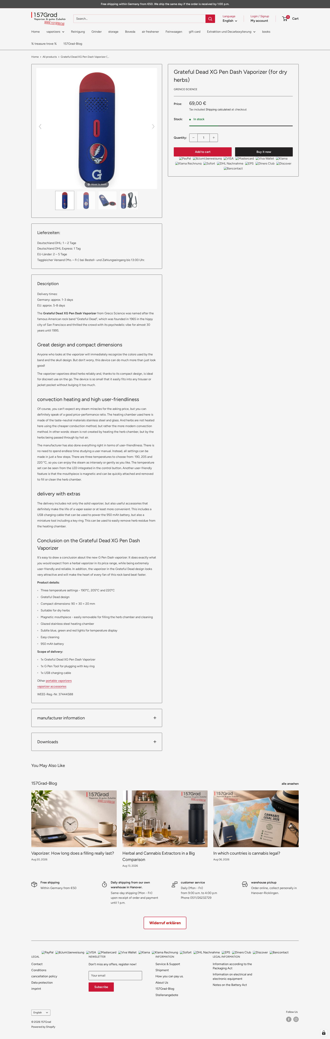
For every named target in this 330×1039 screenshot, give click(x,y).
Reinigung (78, 31)
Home (35, 31)
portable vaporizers (59, 680)
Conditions (38, 970)
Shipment (162, 970)
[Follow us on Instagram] (296, 1019)
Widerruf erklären (165, 923)
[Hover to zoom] (96, 128)
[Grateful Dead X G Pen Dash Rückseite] (86, 200)
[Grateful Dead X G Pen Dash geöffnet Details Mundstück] (107, 200)
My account (259, 21)
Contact (37, 964)
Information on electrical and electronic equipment (232, 976)
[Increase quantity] (214, 138)
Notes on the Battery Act (230, 985)
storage (113, 31)
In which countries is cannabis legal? (246, 853)
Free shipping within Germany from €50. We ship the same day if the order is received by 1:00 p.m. (165, 4)
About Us (161, 982)
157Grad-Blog (72, 43)
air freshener (150, 31)
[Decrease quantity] (193, 138)
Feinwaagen (174, 31)
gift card (194, 31)
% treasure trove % (44, 43)
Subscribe (101, 987)
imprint (36, 988)
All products (50, 56)
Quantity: (180, 137)
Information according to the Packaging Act (232, 966)
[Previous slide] (40, 126)
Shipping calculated (218, 109)
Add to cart (202, 151)
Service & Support (167, 964)
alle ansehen (290, 783)
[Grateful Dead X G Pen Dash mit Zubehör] (128, 200)
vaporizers (53, 31)
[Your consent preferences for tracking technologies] (323, 1032)
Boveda (130, 31)
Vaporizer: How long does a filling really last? (72, 853)
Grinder (96, 31)
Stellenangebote (166, 995)
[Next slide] (153, 126)
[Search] (210, 19)
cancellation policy (44, 976)
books (266, 31)
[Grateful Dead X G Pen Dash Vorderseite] (64, 200)
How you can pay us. (169, 976)
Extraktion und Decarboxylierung (229, 31)
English (37, 1012)
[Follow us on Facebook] (288, 1019)
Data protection (42, 982)
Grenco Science (185, 89)
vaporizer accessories (51, 686)
